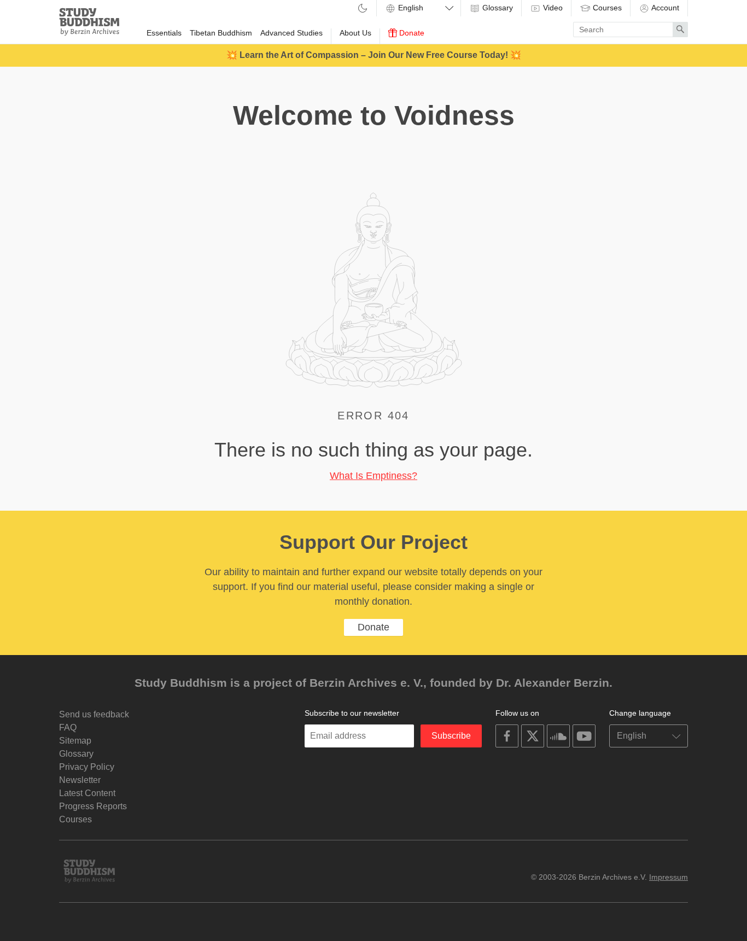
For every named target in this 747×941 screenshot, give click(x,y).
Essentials (164, 32)
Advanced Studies (291, 32)
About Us (355, 32)
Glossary (496, 7)
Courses (606, 7)
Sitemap (75, 740)
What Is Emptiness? (373, 475)
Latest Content (87, 793)
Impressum (668, 877)
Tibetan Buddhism (221, 32)
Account (664, 7)
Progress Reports (93, 806)
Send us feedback (94, 714)
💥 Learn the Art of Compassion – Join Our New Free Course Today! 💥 (373, 55)
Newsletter (80, 780)
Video (552, 7)
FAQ (68, 727)
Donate (410, 32)
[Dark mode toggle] (362, 9)
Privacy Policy (86, 766)
